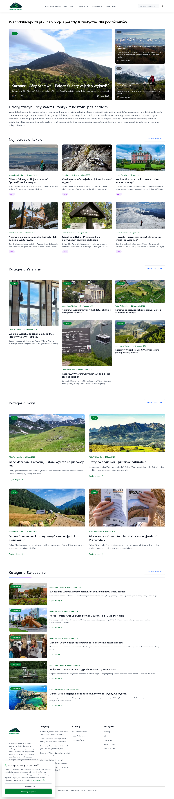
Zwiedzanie (83, 6)
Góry (65, 6)
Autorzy (76, 726)
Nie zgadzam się (28, 786)
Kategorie (109, 726)
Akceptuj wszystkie (28, 792)
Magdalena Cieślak (16, 175)
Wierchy (73, 6)
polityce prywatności (37, 780)
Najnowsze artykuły (53, 6)
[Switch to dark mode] (163, 6)
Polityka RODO (63, 790)
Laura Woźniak (121, 175)
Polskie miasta (110, 6)
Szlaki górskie (96, 6)
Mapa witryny (92, 790)
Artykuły (44, 726)
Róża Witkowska (15, 233)
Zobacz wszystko (154, 138)
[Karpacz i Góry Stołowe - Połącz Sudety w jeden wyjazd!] (60, 64)
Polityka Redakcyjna (78, 790)
